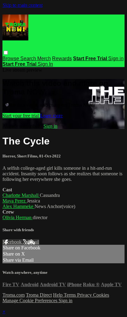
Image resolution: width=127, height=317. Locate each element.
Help (58, 295)
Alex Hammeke (18, 206)
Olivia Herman (17, 217)
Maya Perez (14, 200)
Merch (44, 58)
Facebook (12, 241)
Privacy (85, 295)
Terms (70, 295)
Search (28, 58)
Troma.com (13, 295)
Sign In (45, 64)
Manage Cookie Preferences (30, 300)
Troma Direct (39, 295)
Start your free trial (21, 115)
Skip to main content (22, 5)
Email (33, 241)
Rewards (62, 58)
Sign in (116, 58)
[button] (6, 53)
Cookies (101, 295)
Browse (11, 58)
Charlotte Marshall (21, 195)
